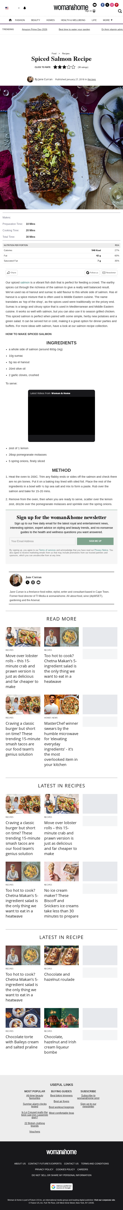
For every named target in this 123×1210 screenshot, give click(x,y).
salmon (25, 282)
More (106, 20)
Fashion (20, 20)
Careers (82, 1169)
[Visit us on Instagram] (112, 5)
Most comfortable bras (61, 1113)
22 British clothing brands (35, 1124)
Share (13, 272)
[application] (61, 416)
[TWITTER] (28, 582)
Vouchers (34, 1131)
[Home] (10, 20)
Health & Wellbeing (73, 20)
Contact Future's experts (45, 1163)
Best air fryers (61, 1101)
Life (94, 20)
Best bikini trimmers (61, 1095)
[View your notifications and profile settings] (24, 8)
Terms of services (47, 550)
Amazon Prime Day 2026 (34, 29)
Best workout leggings (61, 1107)
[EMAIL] (39, 582)
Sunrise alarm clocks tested (35, 1105)
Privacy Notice (101, 550)
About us (20, 1163)
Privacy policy (44, 1169)
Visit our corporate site (104, 1200)
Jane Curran (45, 79)
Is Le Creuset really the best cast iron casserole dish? (34, 1115)
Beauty (35, 20)
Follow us (94, 272)
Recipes (66, 53)
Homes (50, 20)
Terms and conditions (95, 1163)
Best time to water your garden (74, 29)
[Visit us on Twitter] (107, 5)
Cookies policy (65, 1169)
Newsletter (111, 272)
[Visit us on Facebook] (103, 5)
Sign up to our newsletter (88, 1105)
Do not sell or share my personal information (61, 1175)
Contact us (71, 1163)
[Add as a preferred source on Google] (61, 1186)
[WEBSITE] (34, 582)
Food (54, 53)
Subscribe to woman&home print (88, 1097)
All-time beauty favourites (34, 1097)
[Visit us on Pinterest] (117, 5)
